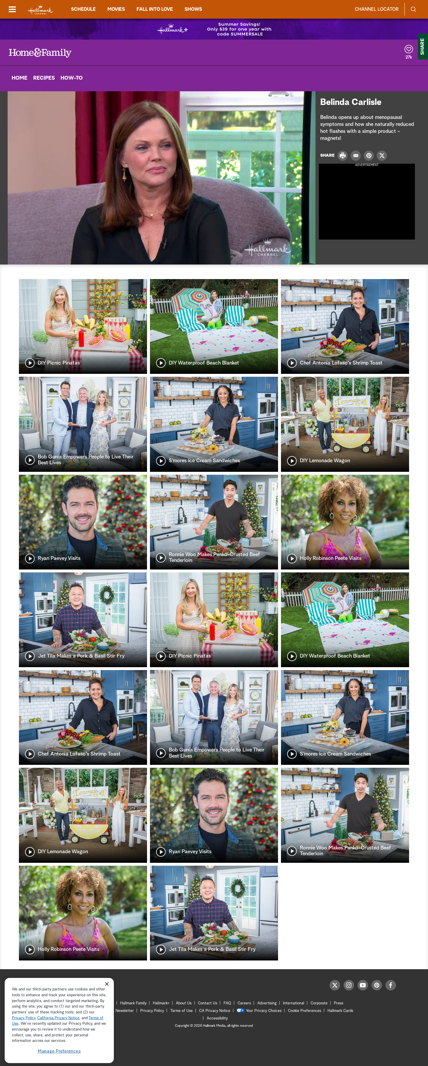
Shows (193, 9)
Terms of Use (181, 1011)
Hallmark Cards (340, 1011)
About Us (184, 1003)
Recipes (44, 78)
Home (19, 78)
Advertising (267, 1003)
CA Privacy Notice (214, 1011)
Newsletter (125, 1011)
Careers (244, 1003)
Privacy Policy (152, 1011)
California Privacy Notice (58, 1018)
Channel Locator (377, 9)
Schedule (83, 9)
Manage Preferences (59, 1051)
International (293, 1003)
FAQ (227, 1003)
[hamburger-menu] (12, 9)
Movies (116, 9)
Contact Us (207, 1003)
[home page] (40, 9)
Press (338, 1003)
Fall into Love (155, 9)
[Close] (107, 984)
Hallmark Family (133, 1003)
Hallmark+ (161, 1003)
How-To (72, 78)
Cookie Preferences (304, 1011)
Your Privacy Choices (264, 1011)
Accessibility (217, 1018)
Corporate (319, 1003)
